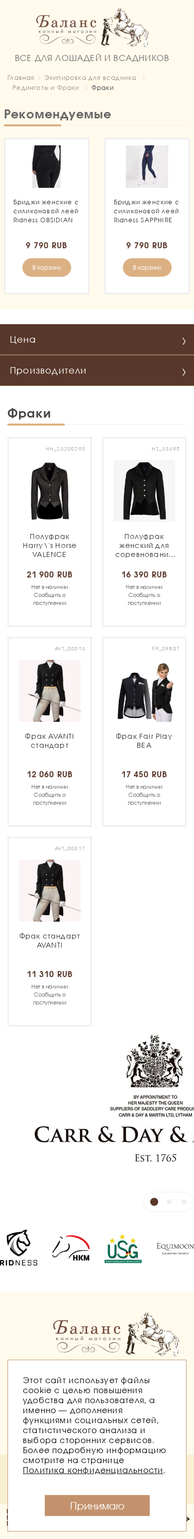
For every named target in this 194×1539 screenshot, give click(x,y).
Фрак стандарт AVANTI (50, 940)
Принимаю (97, 1506)
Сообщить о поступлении (49, 594)
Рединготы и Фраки (45, 87)
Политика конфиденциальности (93, 1470)
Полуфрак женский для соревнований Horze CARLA (144, 545)
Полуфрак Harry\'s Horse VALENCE (50, 545)
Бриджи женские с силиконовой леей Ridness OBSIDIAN (46, 211)
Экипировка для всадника (90, 77)
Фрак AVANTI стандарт (50, 740)
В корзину (46, 267)
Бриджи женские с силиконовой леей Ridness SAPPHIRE (147, 211)
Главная (20, 77)
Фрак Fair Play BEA (144, 740)
